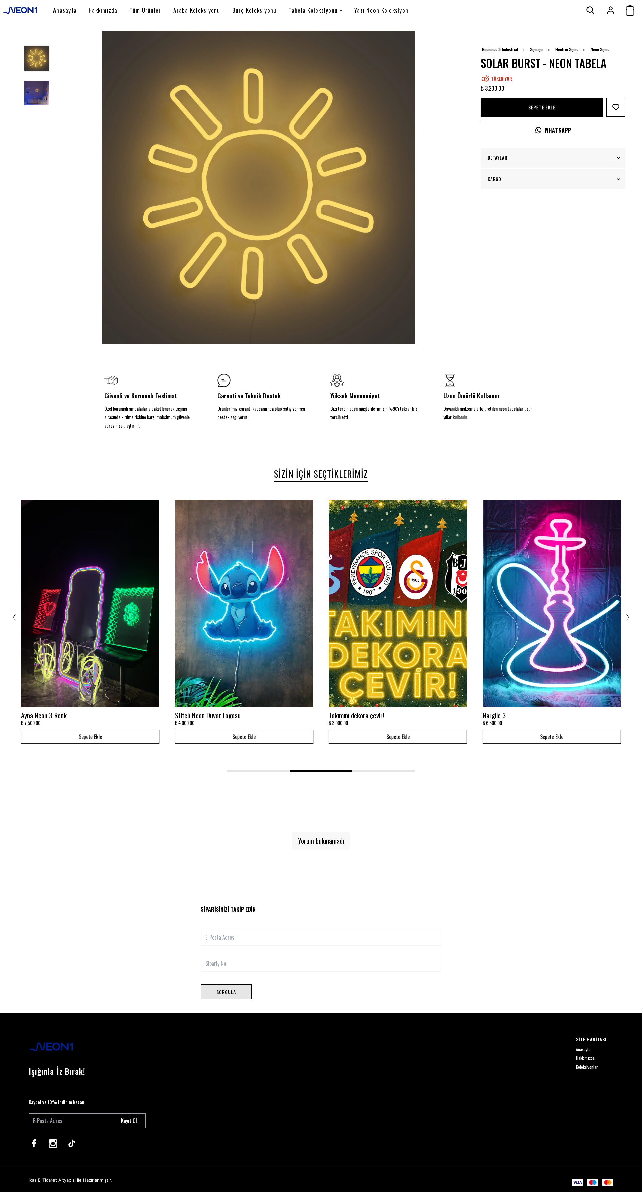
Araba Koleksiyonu (196, 10)
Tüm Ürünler (146, 10)
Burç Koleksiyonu (254, 10)
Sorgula (226, 991)
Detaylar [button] (497, 157)
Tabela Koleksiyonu (313, 10)
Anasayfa (65, 10)
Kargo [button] (494, 179)
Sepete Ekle (542, 107)
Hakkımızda (103, 10)
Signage (542, 49)
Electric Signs (572, 49)
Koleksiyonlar (587, 1067)
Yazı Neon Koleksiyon (381, 10)
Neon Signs (600, 49)
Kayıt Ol (129, 1120)
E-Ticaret (47, 1180)
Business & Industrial (505, 49)
